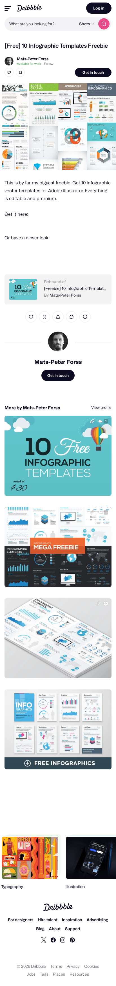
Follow (48, 64)
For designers (20, 919)
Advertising (97, 919)
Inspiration (72, 919)
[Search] (104, 23)
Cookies (91, 966)
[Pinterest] (72, 939)
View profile (101, 407)
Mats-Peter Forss (32, 58)
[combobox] (40, 24)
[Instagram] (62, 939)
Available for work (29, 63)
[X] (43, 939)
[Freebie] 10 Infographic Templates (76, 288)
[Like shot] (9, 72)
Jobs (31, 974)
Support (72, 928)
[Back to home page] (29, 8)
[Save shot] (20, 72)
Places (59, 974)
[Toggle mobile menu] (8, 8)
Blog (40, 928)
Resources (79, 974)
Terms (56, 966)
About (55, 928)
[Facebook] (53, 939)
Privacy (73, 966)
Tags (44, 974)
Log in (98, 8)
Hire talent (47, 919)
